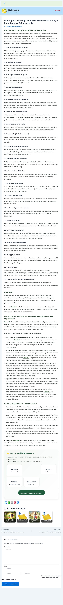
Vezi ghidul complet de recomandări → (31, 493)
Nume (5, 566)
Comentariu (7, 546)
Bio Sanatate (13, 10)
